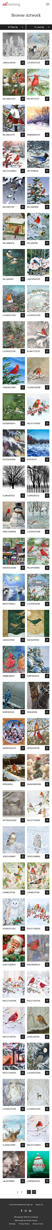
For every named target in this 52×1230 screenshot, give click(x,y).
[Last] (34, 1192)
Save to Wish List (23, 63)
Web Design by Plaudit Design (26, 1220)
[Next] (29, 1192)
